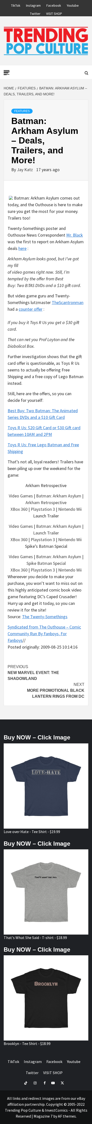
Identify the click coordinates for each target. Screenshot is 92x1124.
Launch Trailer (46, 533)
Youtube (73, 4)
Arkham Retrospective (46, 502)
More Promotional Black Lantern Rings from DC (55, 690)
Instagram (33, 4)
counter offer (30, 309)
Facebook (53, 4)
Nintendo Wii (70, 509)
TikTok (15, 4)
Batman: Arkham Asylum (58, 496)
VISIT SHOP (54, 12)
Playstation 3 (43, 509)
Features (22, 111)
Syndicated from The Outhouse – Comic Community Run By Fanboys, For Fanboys (44, 633)
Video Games (21, 496)
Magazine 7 (43, 1116)
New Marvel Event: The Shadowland (33, 673)
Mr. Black (74, 235)
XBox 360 (19, 509)
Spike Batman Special (46, 563)
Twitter (35, 12)
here (22, 248)
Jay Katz (25, 169)
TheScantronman (67, 302)
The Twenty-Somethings (44, 616)
